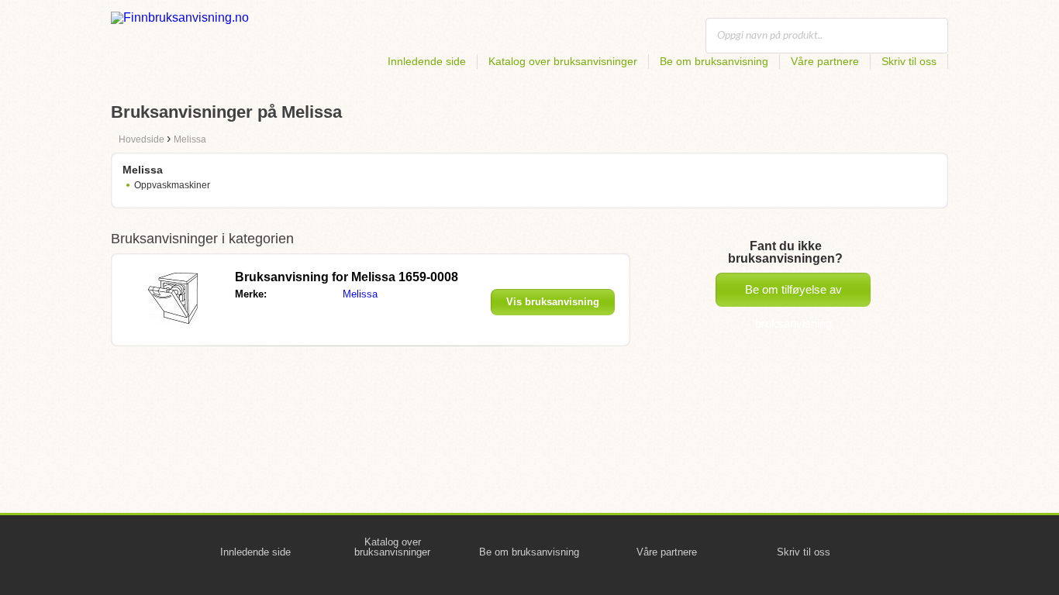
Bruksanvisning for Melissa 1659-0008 (346, 277)
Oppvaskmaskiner (172, 185)
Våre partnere (825, 61)
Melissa (360, 294)
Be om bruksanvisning (714, 61)
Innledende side (427, 61)
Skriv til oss (909, 61)
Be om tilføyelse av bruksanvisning (793, 295)
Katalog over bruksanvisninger (562, 61)
